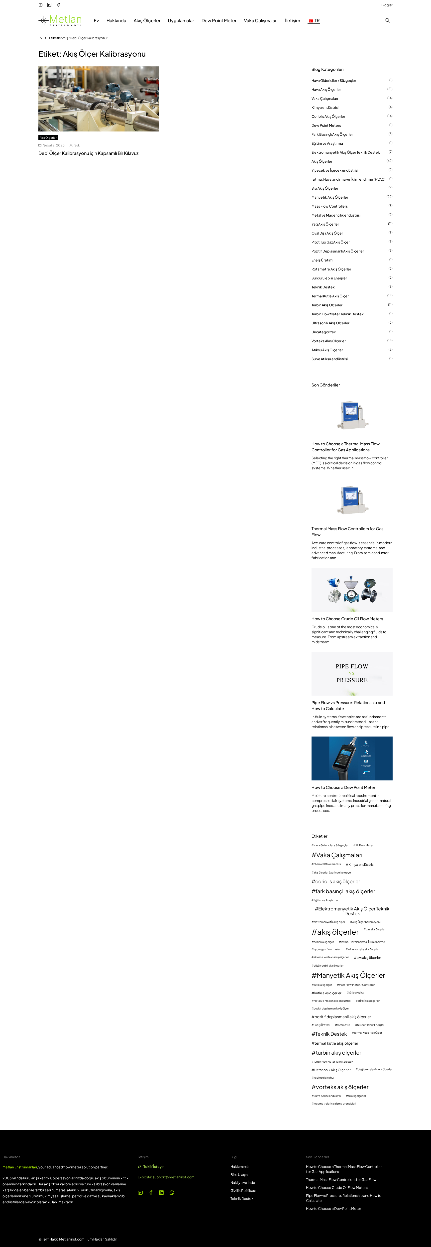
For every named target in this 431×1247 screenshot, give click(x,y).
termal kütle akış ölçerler (336, 1043)
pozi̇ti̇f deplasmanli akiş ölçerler (343, 1016)
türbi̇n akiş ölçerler (338, 1052)
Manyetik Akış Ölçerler (330, 197)
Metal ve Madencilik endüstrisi (336, 215)
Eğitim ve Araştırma (327, 143)
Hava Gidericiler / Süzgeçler (334, 80)
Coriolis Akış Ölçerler (328, 116)
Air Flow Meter (364, 845)
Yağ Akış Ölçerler (325, 224)
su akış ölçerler (357, 1096)
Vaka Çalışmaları (325, 98)
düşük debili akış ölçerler (329, 965)
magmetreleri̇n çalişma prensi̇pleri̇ (335, 1103)
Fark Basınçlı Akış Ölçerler (332, 134)
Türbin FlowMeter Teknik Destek (338, 314)
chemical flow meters (327, 864)
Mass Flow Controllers (330, 206)
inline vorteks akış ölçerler (364, 949)
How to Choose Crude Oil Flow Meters (347, 618)
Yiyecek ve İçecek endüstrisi (335, 170)
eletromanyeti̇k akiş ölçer (329, 922)
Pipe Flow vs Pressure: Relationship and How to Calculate (348, 705)
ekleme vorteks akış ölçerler (331, 957)
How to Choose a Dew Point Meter (343, 787)
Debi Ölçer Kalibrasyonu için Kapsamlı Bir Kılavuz (88, 153)
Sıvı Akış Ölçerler (325, 188)
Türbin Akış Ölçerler (327, 305)
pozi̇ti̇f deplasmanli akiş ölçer (331, 1008)
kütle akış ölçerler (327, 993)
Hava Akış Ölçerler (326, 89)
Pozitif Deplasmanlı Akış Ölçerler (338, 251)
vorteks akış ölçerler (342, 1087)
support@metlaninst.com (174, 1177)
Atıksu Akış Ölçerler (327, 350)
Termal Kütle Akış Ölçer (330, 296)
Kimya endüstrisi (325, 107)
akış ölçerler (338, 931)
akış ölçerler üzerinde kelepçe (332, 872)
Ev (40, 38)
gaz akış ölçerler (376, 929)
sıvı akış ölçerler (369, 957)
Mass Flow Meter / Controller (357, 985)
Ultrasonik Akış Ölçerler (330, 323)
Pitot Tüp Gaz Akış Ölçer (331, 242)
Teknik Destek (323, 287)
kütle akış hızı (356, 992)
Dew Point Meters (326, 125)
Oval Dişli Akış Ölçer (327, 233)
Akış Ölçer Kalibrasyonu (366, 922)
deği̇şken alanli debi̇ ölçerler (375, 1069)
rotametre (343, 1025)
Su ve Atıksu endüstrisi (330, 359)
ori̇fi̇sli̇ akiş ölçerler (368, 1000)
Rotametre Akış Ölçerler (331, 269)
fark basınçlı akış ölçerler (345, 891)
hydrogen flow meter (327, 949)
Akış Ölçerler (48, 137)
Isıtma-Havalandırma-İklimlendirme (363, 942)
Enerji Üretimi (322, 260)
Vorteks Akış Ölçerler (329, 341)
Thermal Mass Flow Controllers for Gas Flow (347, 531)
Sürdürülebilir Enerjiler (329, 278)
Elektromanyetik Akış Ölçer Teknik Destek (346, 152)
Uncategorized (324, 332)
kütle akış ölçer (323, 985)
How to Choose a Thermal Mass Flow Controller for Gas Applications (346, 446)
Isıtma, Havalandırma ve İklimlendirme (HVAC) (349, 179)
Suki (77, 145)
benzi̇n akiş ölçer (324, 942)
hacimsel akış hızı (324, 1077)
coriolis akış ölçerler (337, 881)
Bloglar (387, 5)
